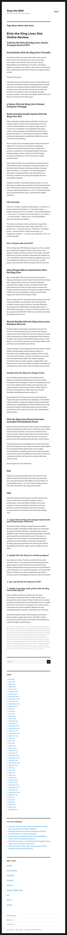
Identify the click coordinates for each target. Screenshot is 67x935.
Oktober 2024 (13, 731)
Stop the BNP (15, 10)
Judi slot (9, 905)
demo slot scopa (42, 636)
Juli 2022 (11, 797)
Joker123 (10, 885)
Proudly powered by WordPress (33, 930)
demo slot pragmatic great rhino (27, 636)
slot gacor (10, 880)
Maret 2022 (12, 807)
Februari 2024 (13, 750)
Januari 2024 (12, 753)
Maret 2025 (12, 718)
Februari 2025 (13, 721)
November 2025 (14, 699)
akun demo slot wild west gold (38, 628)
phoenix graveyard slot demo (29, 641)
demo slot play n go (12, 636)
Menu (56, 12)
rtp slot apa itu (23, 643)
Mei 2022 (11, 802)
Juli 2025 (11, 709)
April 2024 (12, 745)
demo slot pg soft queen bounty (40, 634)
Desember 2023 (13, 755)
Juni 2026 (11, 682)
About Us (10, 920)
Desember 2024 (13, 726)
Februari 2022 (13, 809)
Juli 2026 (11, 679)
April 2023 (12, 775)
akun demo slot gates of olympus (36, 626)
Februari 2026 (13, 691)
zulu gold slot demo (38, 648)
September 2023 (14, 763)
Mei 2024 (11, 743)
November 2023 (13, 758)
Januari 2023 (12, 782)
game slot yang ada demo (25, 639)
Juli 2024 (11, 738)
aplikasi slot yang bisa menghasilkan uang (25, 632)
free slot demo (13, 639)
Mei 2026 (11, 684)
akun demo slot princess (22, 628)
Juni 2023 (11, 770)
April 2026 (12, 687)
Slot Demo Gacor (20, 626)
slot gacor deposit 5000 (15, 890)
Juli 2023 (11, 768)
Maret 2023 (12, 777)
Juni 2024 (11, 741)
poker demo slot (42, 641)
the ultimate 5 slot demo (25, 648)
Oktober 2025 (13, 701)
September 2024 (14, 733)
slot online (10, 875)
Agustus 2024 (13, 736)
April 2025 (12, 716)
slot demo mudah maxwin (30, 645)
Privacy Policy (11, 915)
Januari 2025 (12, 723)
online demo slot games (14, 641)
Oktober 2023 (13, 760)
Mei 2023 (11, 773)
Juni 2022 (11, 800)
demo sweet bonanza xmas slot (16, 637)
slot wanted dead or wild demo (36, 647)
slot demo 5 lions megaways (36, 643)
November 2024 (14, 728)
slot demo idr (18, 645)
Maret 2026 (12, 689)
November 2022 (14, 787)
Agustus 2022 (13, 795)
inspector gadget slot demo (41, 639)
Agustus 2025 (13, 706)
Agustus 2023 (13, 765)
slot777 (9, 900)
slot (8, 895)
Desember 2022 (13, 785)
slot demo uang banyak (19, 647)
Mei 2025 (11, 714)
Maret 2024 (12, 748)
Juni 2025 (11, 711)
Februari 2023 (13, 780)
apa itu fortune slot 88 (22, 630)
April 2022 (12, 804)
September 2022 (14, 792)
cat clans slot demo (25, 634)
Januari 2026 (12, 694)
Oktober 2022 (13, 790)
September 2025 (14, 704)
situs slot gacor (12, 870)
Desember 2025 (13, 696)
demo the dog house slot (32, 637)
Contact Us (11, 924)
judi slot (9, 865)
